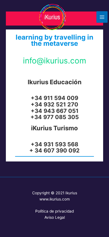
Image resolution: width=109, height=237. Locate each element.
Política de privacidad (54, 211)
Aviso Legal (54, 217)
